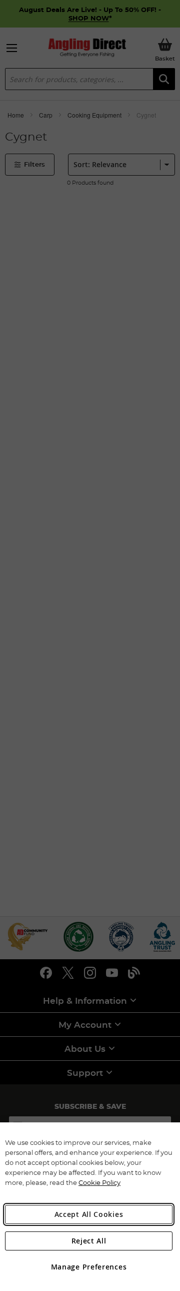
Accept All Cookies (89, 1214)
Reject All (89, 1240)
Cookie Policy (99, 1182)
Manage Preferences (89, 1266)
